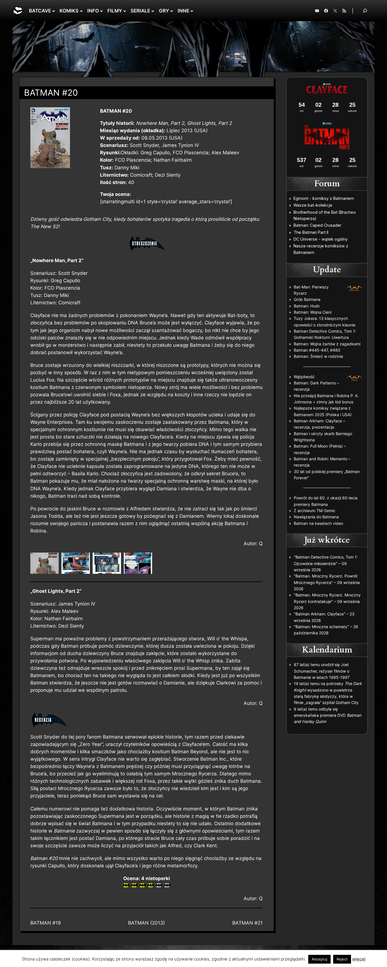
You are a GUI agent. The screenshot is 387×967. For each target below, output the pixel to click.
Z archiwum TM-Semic (314, 510)
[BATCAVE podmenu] (53, 10)
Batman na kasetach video (318, 523)
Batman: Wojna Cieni (312, 312)
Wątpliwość (304, 376)
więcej (358, 959)
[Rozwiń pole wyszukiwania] (365, 11)
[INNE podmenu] (191, 10)
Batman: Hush (307, 305)
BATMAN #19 (45, 923)
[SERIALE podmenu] (152, 10)
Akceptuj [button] (319, 959)
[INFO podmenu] (101, 10)
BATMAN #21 (247, 923)
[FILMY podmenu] (124, 10)
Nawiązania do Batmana (316, 516)
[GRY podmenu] (171, 10)
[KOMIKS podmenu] (81, 10)
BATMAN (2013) (146, 923)
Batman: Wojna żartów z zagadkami (327, 343)
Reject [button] (342, 959)
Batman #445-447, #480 (317, 350)
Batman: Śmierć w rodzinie (318, 356)
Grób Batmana (307, 299)
